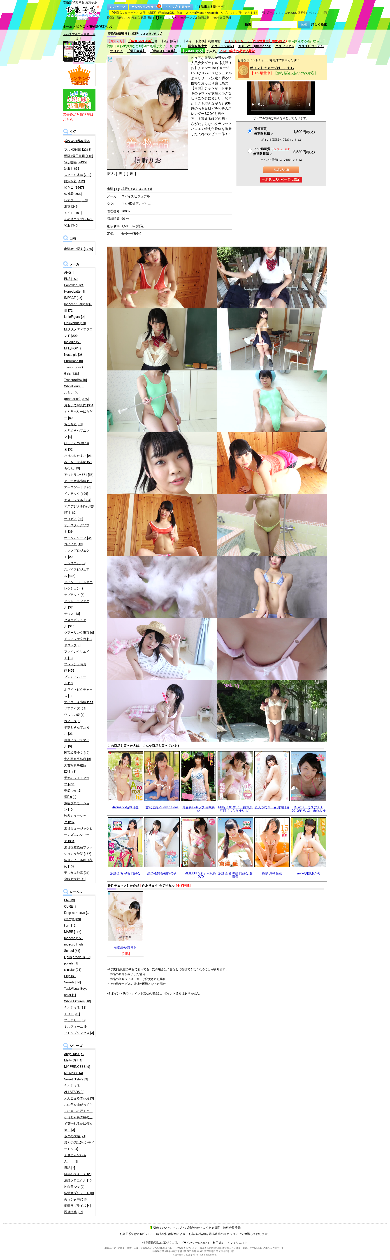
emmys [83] (72, 919)
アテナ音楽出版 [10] (78, 481)
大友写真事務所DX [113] (75, 768)
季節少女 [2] (72, 790)
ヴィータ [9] (72, 721)
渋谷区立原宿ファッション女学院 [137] (78, 850)
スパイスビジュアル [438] (76, 572)
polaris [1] (71, 963)
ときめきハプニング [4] (76, 433)
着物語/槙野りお (125, 947)
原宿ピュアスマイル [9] (76, 743)
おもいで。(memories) (254, 46)
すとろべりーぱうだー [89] (78, 414)
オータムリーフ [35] (78, 537)
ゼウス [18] (72, 613)
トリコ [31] (72, 1013)
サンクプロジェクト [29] (76, 553)
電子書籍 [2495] (75, 162)
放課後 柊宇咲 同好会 (125, 873)
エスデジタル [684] (77, 499)
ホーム (67, 26)
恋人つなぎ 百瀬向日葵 (272, 807)
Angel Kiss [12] (74, 1054)
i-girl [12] (70, 925)
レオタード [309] (76, 200)
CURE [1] (70, 906)
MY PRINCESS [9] (77, 1066)
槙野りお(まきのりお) (136, 188)
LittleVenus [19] (75, 323)
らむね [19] (72, 468)
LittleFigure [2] (74, 316)
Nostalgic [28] (74, 354)
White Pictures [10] (77, 1001)
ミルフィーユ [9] (76, 1026)
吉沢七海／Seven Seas (162, 807)
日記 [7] (69, 1167)
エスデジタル (284, 46)
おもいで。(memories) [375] (76, 395)
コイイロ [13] (73, 544)
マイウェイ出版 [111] (79, 702)
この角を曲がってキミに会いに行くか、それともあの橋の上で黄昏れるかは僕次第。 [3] (78, 1117)
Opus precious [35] (77, 957)
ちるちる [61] (73, 424)
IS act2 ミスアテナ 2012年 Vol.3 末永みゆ (309, 809)
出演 (113, 188)
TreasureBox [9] (75, 379)
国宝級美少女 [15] (76, 752)
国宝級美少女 (197, 46)
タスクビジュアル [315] (75, 622)
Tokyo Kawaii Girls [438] (73, 370)
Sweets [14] (72, 982)
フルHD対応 (130, 203)
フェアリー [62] (75, 1020)
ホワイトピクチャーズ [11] (78, 692)
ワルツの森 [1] (74, 714)
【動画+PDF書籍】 (163, 51)
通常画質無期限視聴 (264, 131)
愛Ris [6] (70, 796)
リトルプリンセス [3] (79, 1032)
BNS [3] (69, 900)
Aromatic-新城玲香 (125, 807)
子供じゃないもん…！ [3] (75, 1158)
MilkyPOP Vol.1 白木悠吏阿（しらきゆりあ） (235, 809)
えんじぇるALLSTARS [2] (74, 1088)
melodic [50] (72, 342)
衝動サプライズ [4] (77, 1205)
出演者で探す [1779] (78, 248)
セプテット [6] (74, 594)
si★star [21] (72, 969)
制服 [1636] (72, 168)
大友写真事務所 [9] (77, 758)
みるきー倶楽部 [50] (78, 462)
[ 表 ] (120, 173)
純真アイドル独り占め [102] (78, 863)
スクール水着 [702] (77, 174)
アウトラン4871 (222, 46)
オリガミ (116, 51)
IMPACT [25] (73, 297)
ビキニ (81, 26)
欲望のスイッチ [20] (78, 1174)
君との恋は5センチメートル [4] (79, 1145)
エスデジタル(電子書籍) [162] (79, 509)
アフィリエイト (237, 1242)
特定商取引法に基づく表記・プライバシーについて (176, 1242)
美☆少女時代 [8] (76, 1199)
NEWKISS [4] (73, 1072)
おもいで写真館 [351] (79, 405)
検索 (248, 24)
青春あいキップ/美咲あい (198, 809)
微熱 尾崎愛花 (272, 873)
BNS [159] (71, 278)
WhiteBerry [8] (74, 386)
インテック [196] (76, 493)
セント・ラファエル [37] (76, 604)
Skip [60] (70, 975)
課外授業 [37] (73, 1211)
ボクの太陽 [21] (75, 1136)
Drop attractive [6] (77, 912)
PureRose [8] (73, 360)
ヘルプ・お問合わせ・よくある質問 (196, 1227)
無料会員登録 (222, 17)
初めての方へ (168, 17)
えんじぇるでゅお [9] (79, 1098)
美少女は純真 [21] (76, 872)
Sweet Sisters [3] (76, 1079)
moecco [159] (74, 938)
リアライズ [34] (75, 708)
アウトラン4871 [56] (78, 474)
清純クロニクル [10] (78, 1180)
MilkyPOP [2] (73, 348)
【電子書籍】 (136, 51)
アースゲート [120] (77, 487)
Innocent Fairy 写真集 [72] (78, 307)
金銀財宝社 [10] (75, 878)
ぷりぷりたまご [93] (78, 455)
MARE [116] (72, 931)
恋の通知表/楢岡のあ (162, 873)
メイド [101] (73, 212)
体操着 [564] (73, 193)
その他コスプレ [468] (79, 219)
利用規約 (218, 1242)
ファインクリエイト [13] (76, 654)
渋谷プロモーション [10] (76, 806)
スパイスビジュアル (135, 196)
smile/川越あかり (309, 873)
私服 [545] (71, 225)
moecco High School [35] (73, 947)
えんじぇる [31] (75, 1007)
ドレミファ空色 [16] (78, 638)
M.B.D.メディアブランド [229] (78, 332)
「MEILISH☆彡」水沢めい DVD (198, 875)
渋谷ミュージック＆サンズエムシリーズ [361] (78, 834)
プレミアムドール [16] (75, 679)
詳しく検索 (319, 24)
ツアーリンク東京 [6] (79, 632)
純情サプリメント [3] (79, 1193)
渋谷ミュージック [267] (75, 818)
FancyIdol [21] (74, 285)
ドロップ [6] (72, 645)
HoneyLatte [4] (74, 291)
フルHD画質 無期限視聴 (271, 151)
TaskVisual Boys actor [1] (75, 991)
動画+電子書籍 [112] (78, 155)
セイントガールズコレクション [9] (78, 585)
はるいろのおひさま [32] (76, 446)
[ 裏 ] (131, 173)
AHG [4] (69, 272)
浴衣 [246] (71, 206)
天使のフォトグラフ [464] (76, 780)
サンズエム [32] (75, 563)
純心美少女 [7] (74, 1186)
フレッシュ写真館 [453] (75, 667)
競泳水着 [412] (74, 181)
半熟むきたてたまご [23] (76, 730)
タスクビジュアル (311, 46)
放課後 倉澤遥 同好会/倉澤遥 (235, 875)
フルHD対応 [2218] (77, 149)
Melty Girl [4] (73, 1060)
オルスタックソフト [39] (76, 528)
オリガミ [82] (73, 518)
